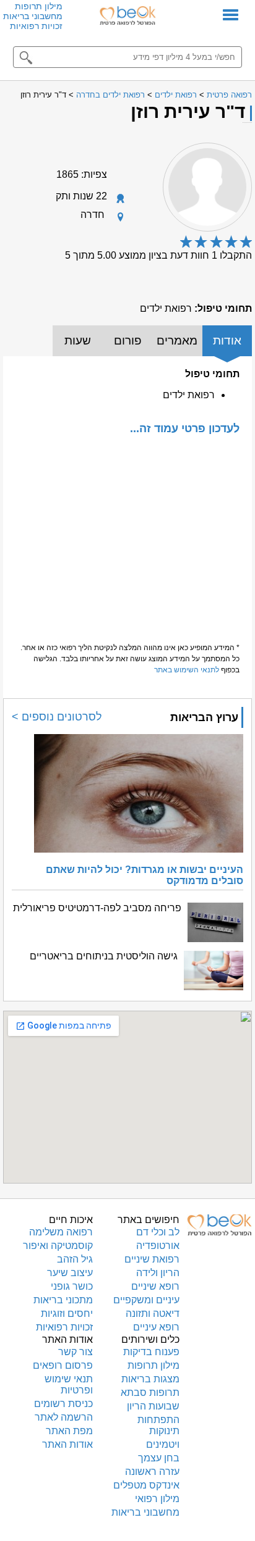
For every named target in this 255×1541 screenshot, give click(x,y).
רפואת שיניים (151, 1259)
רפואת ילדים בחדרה (110, 94)
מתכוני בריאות (63, 1300)
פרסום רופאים (63, 1365)
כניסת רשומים (63, 1403)
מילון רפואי (157, 1498)
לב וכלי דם (157, 1232)
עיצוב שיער (70, 1272)
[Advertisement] (127, 532)
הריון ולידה (157, 1272)
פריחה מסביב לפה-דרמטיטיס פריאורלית (97, 908)
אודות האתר (67, 1444)
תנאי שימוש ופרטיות (69, 1384)
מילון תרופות (39, 6)
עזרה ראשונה (152, 1471)
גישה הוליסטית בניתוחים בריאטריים (104, 956)
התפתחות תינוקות (158, 1425)
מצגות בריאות (150, 1379)
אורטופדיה (157, 1245)
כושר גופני (72, 1286)
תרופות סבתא (150, 1392)
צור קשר (75, 1352)
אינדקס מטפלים (146, 1485)
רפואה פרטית (229, 94)
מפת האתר (69, 1431)
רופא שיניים (155, 1286)
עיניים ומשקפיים (146, 1300)
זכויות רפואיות (36, 26)
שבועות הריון (153, 1406)
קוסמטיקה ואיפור (58, 1245)
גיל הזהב (75, 1259)
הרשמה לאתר (64, 1417)
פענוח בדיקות (151, 1352)
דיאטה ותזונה (152, 1313)
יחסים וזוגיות (67, 1313)
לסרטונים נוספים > (57, 717)
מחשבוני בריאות (33, 16)
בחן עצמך (158, 1458)
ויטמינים (162, 1444)
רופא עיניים (156, 1327)
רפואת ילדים (176, 94)
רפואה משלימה (61, 1232)
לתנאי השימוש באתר (186, 670)
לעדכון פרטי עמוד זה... (185, 428)
